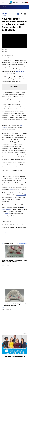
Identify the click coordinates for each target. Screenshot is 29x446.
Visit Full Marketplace (22, 243)
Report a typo (6, 232)
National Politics (5, 14)
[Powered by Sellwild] (25, 333)
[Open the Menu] (2, 2)
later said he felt (21, 195)
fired (11, 189)
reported (7, 213)
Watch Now (24, 2)
